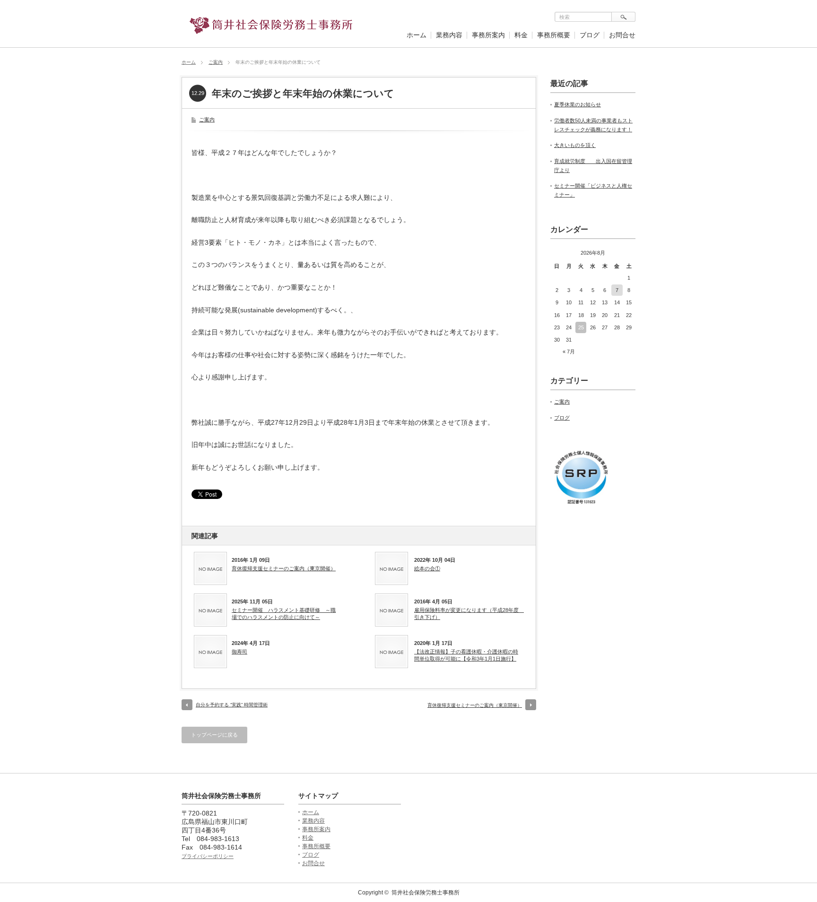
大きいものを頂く (575, 145)
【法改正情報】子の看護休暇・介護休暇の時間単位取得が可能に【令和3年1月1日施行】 (466, 655)
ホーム (416, 35)
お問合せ (622, 35)
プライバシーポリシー (208, 856)
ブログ (590, 35)
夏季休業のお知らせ (577, 104)
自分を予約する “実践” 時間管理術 (232, 704)
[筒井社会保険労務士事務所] (271, 30)
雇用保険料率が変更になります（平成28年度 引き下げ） (468, 613)
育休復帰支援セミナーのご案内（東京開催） (284, 568)
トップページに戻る (214, 735)
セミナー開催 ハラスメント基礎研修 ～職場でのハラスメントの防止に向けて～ (284, 613)
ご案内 (216, 62)
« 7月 (569, 351)
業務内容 (449, 35)
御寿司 (239, 651)
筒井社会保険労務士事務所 (425, 892)
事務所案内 (488, 35)
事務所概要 (553, 35)
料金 (521, 35)
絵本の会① (427, 568)
